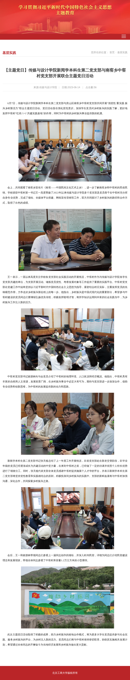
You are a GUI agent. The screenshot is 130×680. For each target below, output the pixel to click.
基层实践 (122, 52)
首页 (112, 52)
